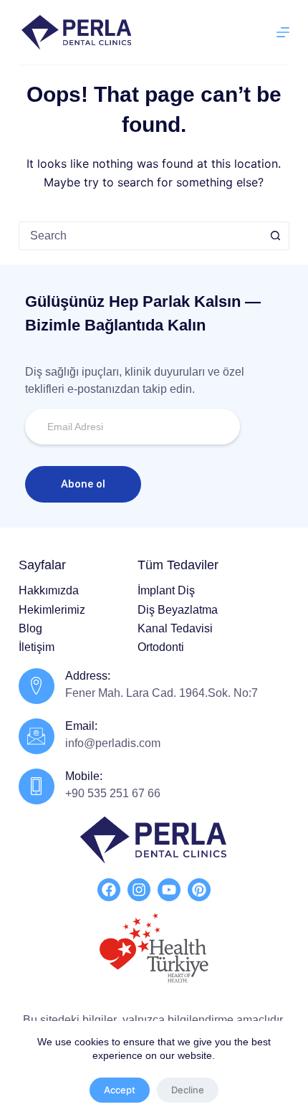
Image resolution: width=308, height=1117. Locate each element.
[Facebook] (108, 889)
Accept (119, 1089)
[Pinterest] (199, 889)
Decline (187, 1089)
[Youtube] (169, 889)
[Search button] (275, 235)
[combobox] (140, 236)
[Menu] (282, 32)
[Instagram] (138, 889)
